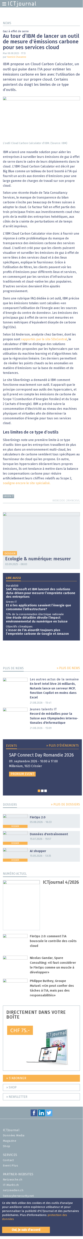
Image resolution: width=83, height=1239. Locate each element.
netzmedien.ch (13, 1190)
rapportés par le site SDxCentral (44, 339)
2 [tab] (42, 791)
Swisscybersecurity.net (18, 1195)
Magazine (9, 1140)
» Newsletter (16, 1096)
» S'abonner (16, 1078)
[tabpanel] (42, 765)
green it (8, 496)
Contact (8, 1160)
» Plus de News (68, 668)
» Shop (11, 1087)
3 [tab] (45, 791)
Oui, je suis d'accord (26, 1229)
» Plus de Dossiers (65, 804)
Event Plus (10, 1165)
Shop (6, 1146)
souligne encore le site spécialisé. (26, 483)
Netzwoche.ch (13, 1179)
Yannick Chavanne (16, 57)
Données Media (13, 1135)
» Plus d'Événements (62, 745)
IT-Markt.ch (11, 1185)
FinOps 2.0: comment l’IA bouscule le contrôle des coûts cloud (53, 941)
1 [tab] (39, 791)
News (7, 23)
